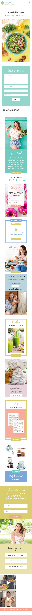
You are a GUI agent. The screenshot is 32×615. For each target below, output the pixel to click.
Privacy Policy (19, 609)
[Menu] (30, 2)
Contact (26, 609)
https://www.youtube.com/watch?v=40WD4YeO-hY (16, 224)
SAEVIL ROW (26, 613)
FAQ (14, 609)
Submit (16, 206)
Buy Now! (16, 272)
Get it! (16, 356)
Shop (11, 609)
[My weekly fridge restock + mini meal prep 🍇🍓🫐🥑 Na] (8, 599)
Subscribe (6, 609)
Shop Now (16, 472)
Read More (16, 173)
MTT (30, 613)
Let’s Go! (16, 239)
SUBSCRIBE (16, 516)
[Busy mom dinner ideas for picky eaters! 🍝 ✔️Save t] (8, 583)
